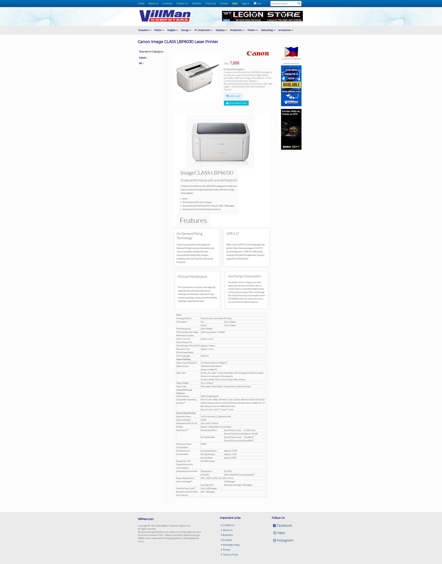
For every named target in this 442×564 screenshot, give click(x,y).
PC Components (203, 30)
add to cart (234, 96)
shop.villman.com (237, 103)
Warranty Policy (231, 544)
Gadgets (171, 30)
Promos (224, 3)
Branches (227, 535)
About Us (153, 3)
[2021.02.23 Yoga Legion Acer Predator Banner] (262, 20)
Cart (258, 3)
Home (141, 3)
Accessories (285, 30)
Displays (220, 30)
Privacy (226, 549)
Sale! (234, 3)
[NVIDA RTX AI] (291, 149)
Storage (185, 30)
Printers (252, 30)
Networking (267, 30)
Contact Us (182, 3)
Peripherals (236, 30)
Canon (143, 57)
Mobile (158, 30)
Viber (280, 533)
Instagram (284, 540)
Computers (144, 30)
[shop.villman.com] (291, 105)
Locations (167, 3)
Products (196, 3)
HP (141, 63)
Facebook (284, 525)
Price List (210, 3)
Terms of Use (230, 554)
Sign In (245, 3)
